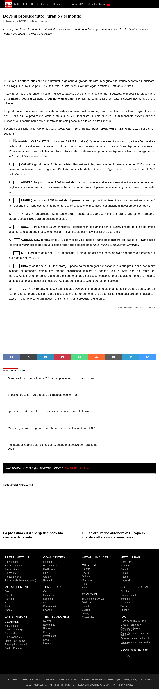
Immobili (125, 598)
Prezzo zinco (12, 569)
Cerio (46, 591)
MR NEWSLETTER (77, 468)
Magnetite (87, 580)
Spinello (86, 587)
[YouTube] (141, 656)
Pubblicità (85, 679)
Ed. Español (146, 679)
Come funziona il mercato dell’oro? (134, 634)
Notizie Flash (20, 4)
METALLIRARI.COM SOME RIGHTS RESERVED (136, 307)
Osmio (8, 610)
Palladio (9, 598)
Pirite (85, 584)
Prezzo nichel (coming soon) (20, 580)
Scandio (47, 610)
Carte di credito (128, 595)
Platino (8, 602)
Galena (86, 576)
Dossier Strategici (40, 4)
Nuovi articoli (99, 679)
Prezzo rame (12, 562)
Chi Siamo (12, 679)
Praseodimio (50, 606)
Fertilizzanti (49, 569)
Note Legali (114, 679)
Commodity (59, 4)
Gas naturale (50, 565)
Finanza (47, 628)
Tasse (123, 606)
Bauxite (86, 569)
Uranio (47, 576)
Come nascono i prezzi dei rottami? (135, 643)
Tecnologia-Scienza (93, 598)
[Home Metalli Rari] (8, 7)
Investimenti (50, 636)
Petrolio (47, 562)
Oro (7, 591)
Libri (61, 679)
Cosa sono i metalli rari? (133, 621)
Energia (47, 632)
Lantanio (48, 598)
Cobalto (124, 569)
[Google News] (122, 661)
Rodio (8, 606)
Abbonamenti (50, 679)
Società (86, 606)
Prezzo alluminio (14, 565)
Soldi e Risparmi (14, 648)
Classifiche (88, 617)
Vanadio (125, 565)
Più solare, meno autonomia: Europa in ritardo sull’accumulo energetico (113, 535)
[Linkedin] (135, 656)
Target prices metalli (16, 644)
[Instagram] (148, 656)
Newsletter (71, 679)
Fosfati (85, 572)
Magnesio (125, 580)
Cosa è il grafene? (130, 624)
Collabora (35, 679)
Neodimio (48, 602)
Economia (49, 624)
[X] (129, 656)
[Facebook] (122, 656)
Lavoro (47, 643)
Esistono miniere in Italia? (134, 638)
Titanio (124, 576)
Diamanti (125, 602)
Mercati (47, 621)
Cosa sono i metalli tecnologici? (131, 629)
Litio (45, 573)
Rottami (47, 580)
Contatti (24, 679)
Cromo (124, 573)
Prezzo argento (13, 576)
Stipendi (125, 610)
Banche (124, 591)
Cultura (86, 610)
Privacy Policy (130, 679)
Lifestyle (86, 613)
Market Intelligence (99, 4)
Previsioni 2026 (76, 4)
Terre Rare (126, 562)
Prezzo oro (11, 573)
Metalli (47, 639)
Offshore (86, 602)
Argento (9, 595)
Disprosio (48, 595)
